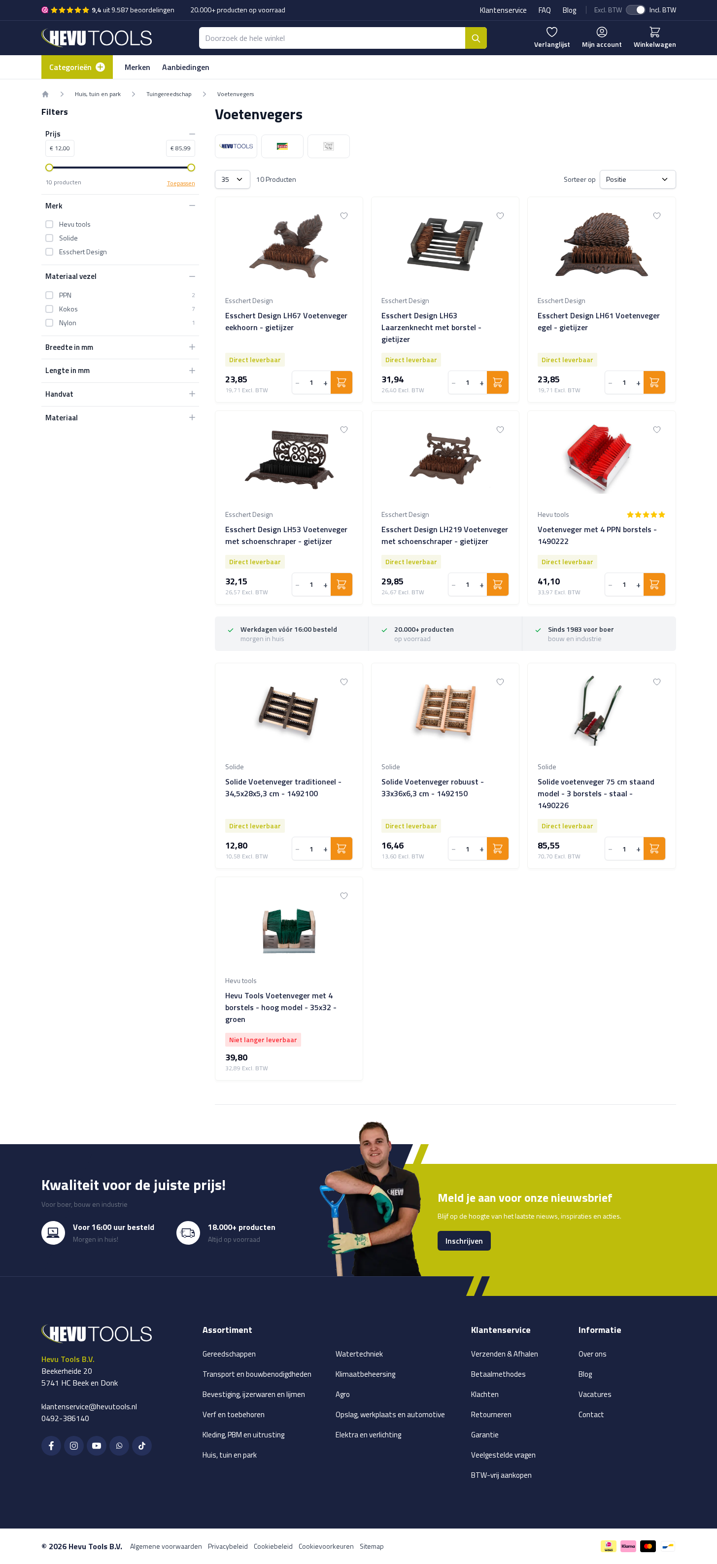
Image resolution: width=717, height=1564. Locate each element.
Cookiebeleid (273, 1546)
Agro (343, 1394)
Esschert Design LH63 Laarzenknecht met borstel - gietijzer (431, 327)
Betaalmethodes (498, 1374)
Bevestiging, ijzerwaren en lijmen (254, 1394)
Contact (591, 1414)
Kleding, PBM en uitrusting (243, 1434)
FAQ (545, 10)
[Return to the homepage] (45, 94)
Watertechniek (359, 1354)
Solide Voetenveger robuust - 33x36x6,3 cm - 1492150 (432, 787)
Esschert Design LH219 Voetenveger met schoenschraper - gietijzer (444, 535)
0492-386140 (65, 1418)
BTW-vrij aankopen (501, 1475)
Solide (68, 238)
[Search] (476, 38)
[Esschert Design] (328, 146)
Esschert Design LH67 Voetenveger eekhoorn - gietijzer (286, 321)
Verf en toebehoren (234, 1414)
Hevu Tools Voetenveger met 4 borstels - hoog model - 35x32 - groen (281, 1007)
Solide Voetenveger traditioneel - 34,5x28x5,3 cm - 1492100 (283, 787)
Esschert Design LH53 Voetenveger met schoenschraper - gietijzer (286, 535)
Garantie (485, 1434)
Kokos (68, 308)
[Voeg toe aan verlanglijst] (344, 216)
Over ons (593, 1354)
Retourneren (491, 1414)
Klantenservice (503, 10)
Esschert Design (83, 252)
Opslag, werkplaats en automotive (390, 1414)
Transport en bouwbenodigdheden (257, 1374)
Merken (137, 67)
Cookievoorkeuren (326, 1546)
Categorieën (70, 67)
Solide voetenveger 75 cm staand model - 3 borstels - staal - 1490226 (596, 793)
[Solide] (282, 146)
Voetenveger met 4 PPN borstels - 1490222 (597, 535)
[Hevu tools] (236, 146)
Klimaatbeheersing (365, 1374)
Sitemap (372, 1546)
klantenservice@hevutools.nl (89, 1406)
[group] (646, 514)
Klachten (485, 1394)
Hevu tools (75, 224)
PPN (65, 295)
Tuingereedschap (169, 94)
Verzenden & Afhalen (504, 1354)
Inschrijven (464, 1241)
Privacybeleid (228, 1546)
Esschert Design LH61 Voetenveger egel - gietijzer (599, 321)
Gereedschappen (229, 1354)
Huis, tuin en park (98, 94)
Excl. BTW (608, 9)
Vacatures (595, 1394)
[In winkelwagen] (341, 382)
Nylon (67, 322)
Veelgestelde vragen (503, 1455)
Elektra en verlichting (368, 1434)
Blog (569, 10)
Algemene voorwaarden (166, 1546)
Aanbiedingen (185, 67)
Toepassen (181, 182)
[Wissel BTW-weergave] (636, 10)
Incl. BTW (662, 9)
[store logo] (96, 37)
